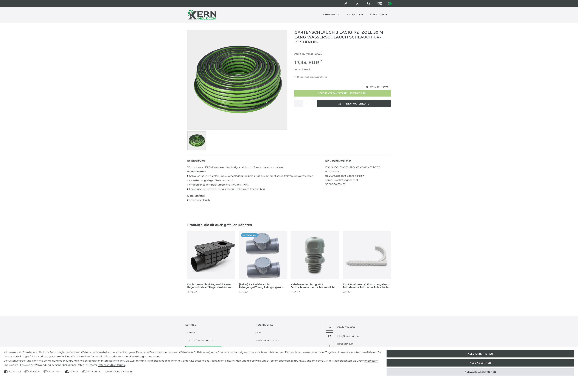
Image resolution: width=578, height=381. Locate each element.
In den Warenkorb (356, 103)
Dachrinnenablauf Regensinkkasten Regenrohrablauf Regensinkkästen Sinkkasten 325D (209, 286)
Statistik (35, 371)
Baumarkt (330, 14)
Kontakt (191, 332)
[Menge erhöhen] (307, 103)
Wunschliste (379, 87)
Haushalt (353, 14)
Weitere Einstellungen (118, 371)
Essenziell (15, 371)
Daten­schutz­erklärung (111, 365)
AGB (258, 332)
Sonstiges (377, 14)
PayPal (74, 371)
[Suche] (369, 3)
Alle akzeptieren (480, 353)
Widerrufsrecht (267, 340)
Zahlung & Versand (199, 340)
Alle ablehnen (480, 363)
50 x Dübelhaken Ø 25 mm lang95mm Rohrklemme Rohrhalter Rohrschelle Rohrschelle (366, 286)
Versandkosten (321, 77)
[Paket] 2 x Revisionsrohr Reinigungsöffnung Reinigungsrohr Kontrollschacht (261, 286)
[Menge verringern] (312, 103)
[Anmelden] (346, 3)
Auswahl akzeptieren (480, 372)
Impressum (371, 360)
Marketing (55, 371)
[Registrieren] (358, 3)
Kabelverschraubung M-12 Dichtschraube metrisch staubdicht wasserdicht (313, 286)
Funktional (93, 371)
